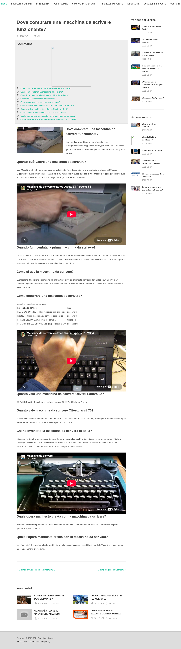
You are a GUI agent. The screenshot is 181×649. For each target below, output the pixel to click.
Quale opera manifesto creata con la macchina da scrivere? (47, 116)
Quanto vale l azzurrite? (153, 150)
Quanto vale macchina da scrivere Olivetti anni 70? (44, 109)
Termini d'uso (22, 642)
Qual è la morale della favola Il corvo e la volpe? (152, 68)
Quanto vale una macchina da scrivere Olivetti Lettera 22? (47, 106)
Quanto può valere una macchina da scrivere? (41, 92)
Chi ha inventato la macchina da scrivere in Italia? (43, 112)
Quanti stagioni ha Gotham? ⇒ (112, 570)
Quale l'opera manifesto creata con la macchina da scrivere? (48, 119)
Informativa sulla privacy (40, 642)
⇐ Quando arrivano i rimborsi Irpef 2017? (36, 570)
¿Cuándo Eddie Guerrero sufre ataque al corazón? (153, 84)
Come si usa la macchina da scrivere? (37, 99)
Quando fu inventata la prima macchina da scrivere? (44, 95)
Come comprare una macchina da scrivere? (40, 102)
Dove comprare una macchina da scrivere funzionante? (45, 88)
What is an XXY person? (153, 98)
